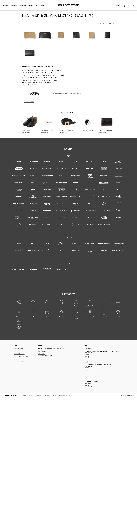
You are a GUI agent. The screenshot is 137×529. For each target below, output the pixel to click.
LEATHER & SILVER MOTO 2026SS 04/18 (66, 131)
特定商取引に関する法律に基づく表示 (63, 395)
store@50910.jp (42, 351)
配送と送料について (19, 348)
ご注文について (18, 351)
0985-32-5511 (41, 354)
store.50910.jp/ (89, 383)
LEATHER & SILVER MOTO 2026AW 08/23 (28, 131)
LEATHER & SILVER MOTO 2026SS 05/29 (47, 131)
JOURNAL (23, 5)
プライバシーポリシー (47, 395)
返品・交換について (19, 354)
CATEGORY (14, 5)
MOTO (97, 23)
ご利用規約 (38, 395)
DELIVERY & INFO (33, 5)
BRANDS (5, 5)
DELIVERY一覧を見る (29, 102)
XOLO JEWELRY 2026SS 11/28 (87, 130)
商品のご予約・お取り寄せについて (23, 356)
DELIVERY (102, 23)
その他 (16, 359)
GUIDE (42, 5)
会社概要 (24, 395)
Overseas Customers (20, 361)
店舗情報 (87, 354)
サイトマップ (31, 395)
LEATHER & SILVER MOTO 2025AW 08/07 (105, 131)
